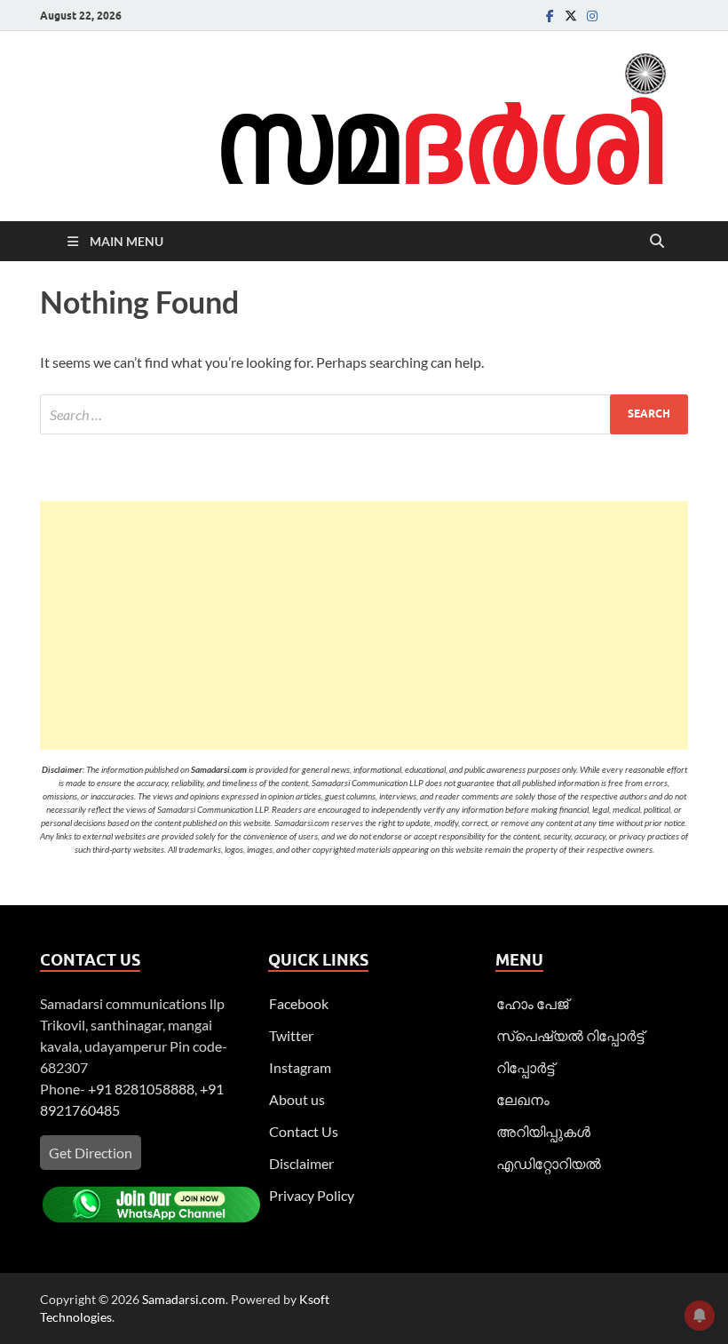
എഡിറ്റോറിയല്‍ (548, 1163)
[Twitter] (571, 15)
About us (297, 1099)
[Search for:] (364, 414)
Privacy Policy (311, 1195)
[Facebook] (549, 15)
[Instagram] (592, 15)
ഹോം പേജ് (532, 1003)
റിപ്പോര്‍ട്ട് (525, 1067)
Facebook (298, 1003)
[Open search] (657, 241)
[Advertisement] (364, 625)
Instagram (300, 1067)
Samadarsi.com (184, 1299)
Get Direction (90, 1152)
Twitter (291, 1035)
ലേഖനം (523, 1099)
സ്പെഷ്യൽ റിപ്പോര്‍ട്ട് (570, 1035)
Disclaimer (301, 1163)
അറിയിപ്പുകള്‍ (543, 1131)
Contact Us (303, 1131)
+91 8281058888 (141, 1088)
